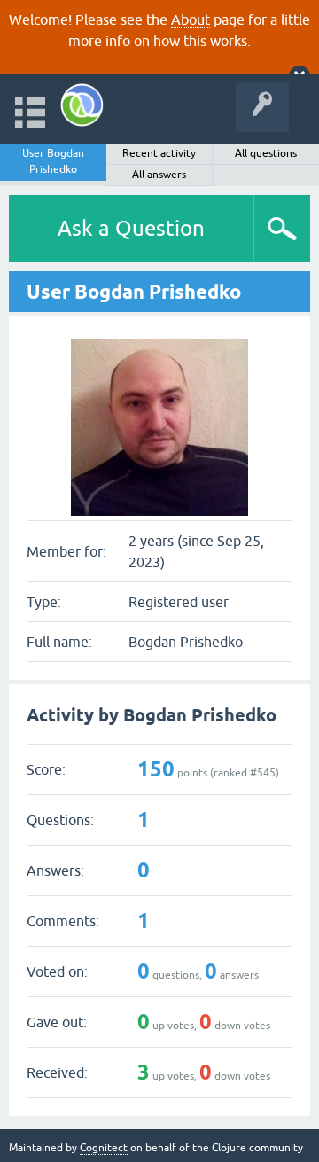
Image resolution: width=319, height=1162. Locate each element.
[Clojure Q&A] (82, 105)
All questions (266, 153)
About (190, 19)
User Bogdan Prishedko (53, 161)
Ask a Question (131, 228)
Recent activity (159, 153)
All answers (159, 174)
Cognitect (104, 1148)
